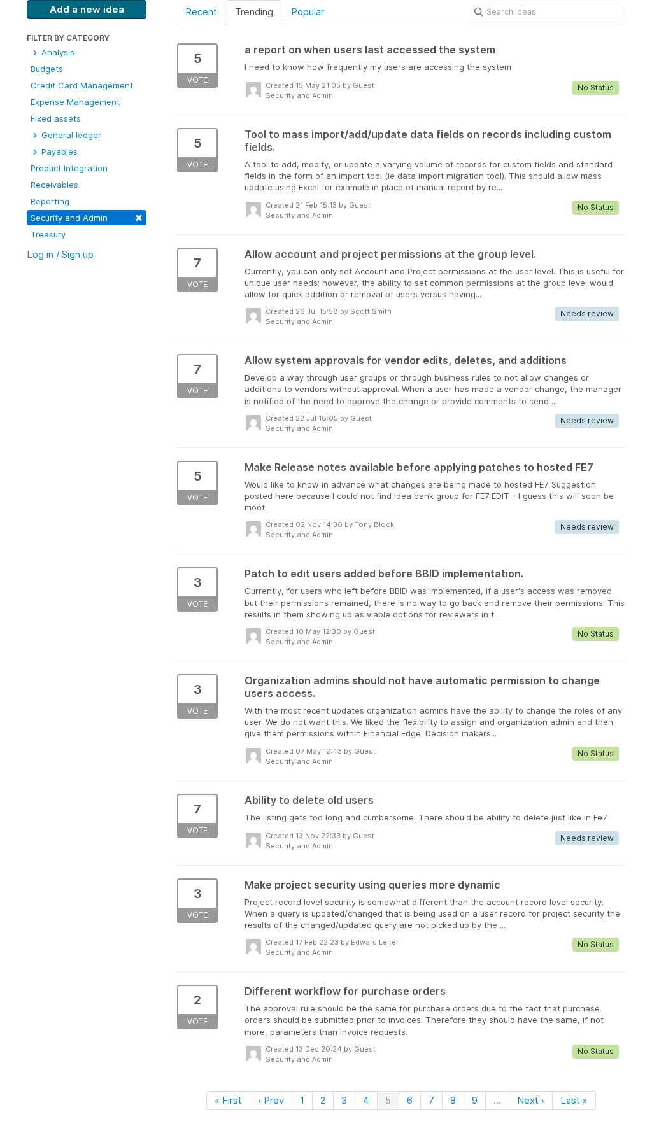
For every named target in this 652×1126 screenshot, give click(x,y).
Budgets (47, 69)
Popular (307, 12)
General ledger (70, 135)
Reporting (50, 201)
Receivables (54, 184)
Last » (574, 1100)
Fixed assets (56, 118)
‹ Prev (271, 1100)
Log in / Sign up (60, 254)
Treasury (48, 234)
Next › (530, 1100)
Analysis (56, 52)
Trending (254, 12)
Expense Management (75, 102)
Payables (58, 151)
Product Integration (69, 168)
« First (228, 1100)
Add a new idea (87, 9)
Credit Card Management (82, 85)
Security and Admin (87, 216)
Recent (201, 12)
